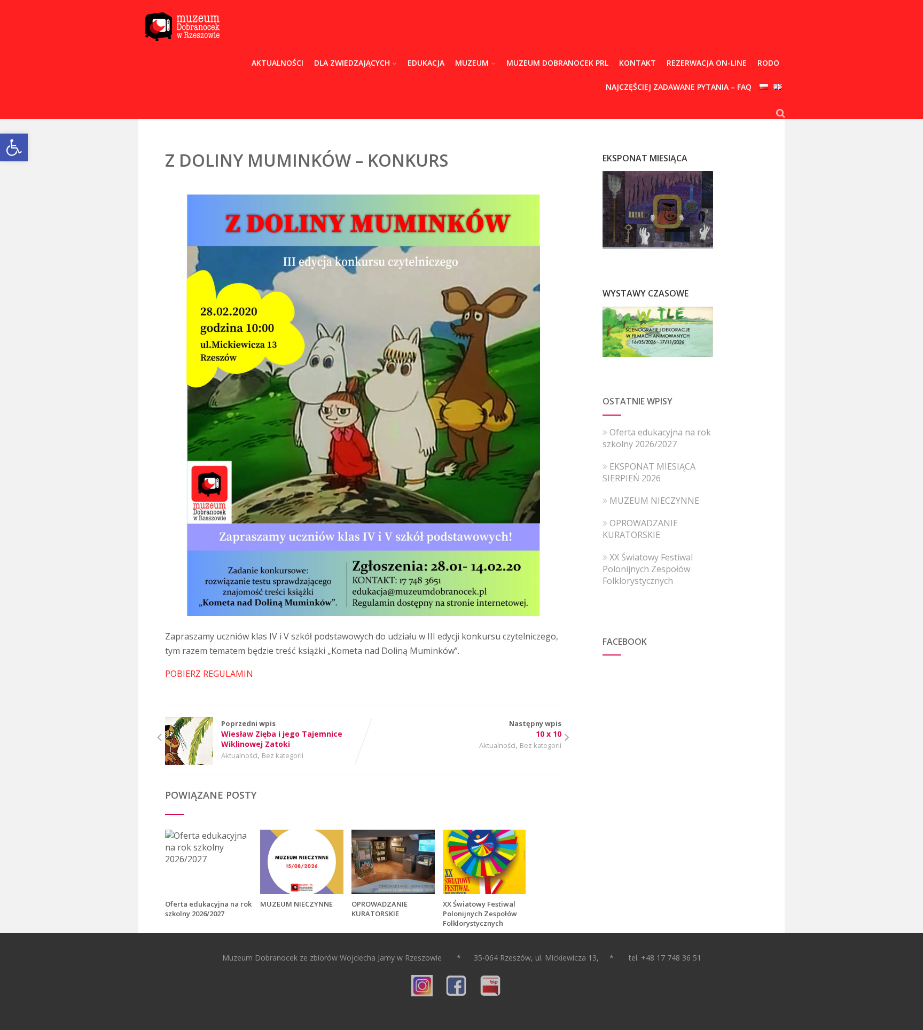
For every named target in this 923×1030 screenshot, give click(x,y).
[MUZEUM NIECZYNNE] (301, 890)
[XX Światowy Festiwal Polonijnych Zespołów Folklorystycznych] (484, 890)
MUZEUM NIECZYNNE (296, 904)
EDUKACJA (426, 63)
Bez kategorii (282, 755)
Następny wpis (535, 729)
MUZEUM (472, 63)
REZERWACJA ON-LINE (707, 63)
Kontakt (637, 63)
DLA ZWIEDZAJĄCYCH (352, 63)
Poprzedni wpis (281, 734)
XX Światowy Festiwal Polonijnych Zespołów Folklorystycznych (480, 913)
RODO (768, 63)
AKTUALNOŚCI (277, 63)
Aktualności (239, 755)
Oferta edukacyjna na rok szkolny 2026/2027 (208, 908)
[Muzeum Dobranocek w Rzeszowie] (182, 48)
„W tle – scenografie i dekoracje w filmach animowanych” (658, 336)
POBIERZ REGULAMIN (209, 674)
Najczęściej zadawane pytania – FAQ (679, 87)
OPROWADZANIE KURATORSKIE (379, 908)
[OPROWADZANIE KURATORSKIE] (393, 890)
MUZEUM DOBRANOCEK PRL (557, 63)
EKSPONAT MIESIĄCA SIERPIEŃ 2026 (649, 472)
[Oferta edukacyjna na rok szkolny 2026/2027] (208, 859)
